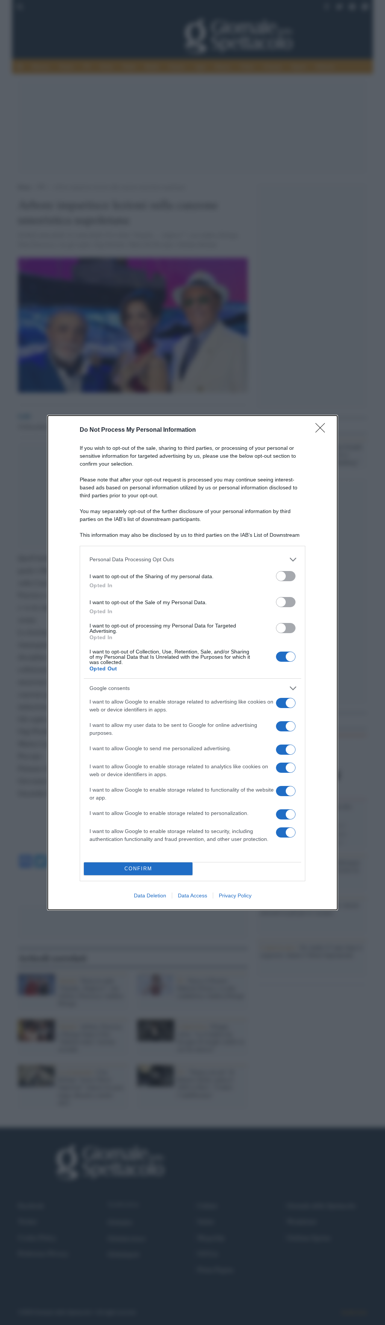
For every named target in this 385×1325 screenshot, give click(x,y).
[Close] (322, 430)
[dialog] (192, 663)
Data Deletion (150, 895)
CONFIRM (138, 868)
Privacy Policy (235, 895)
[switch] (286, 576)
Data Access (192, 895)
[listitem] (192, 560)
